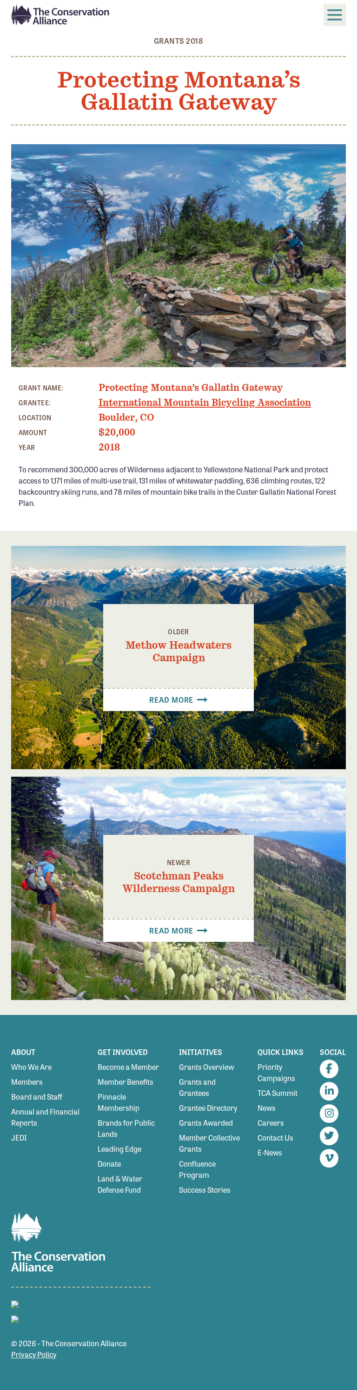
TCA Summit (278, 1093)
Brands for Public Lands (126, 1128)
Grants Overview (206, 1066)
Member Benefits (125, 1081)
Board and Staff (36, 1096)
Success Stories (205, 1189)
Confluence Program (197, 1169)
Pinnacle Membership (118, 1102)
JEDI (19, 1137)
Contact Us (275, 1137)
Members (27, 1081)
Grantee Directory (208, 1107)
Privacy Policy (33, 1354)
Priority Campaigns (276, 1072)
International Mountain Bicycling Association (205, 402)
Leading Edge (119, 1148)
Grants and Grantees (197, 1087)
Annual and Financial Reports (45, 1117)
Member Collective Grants (209, 1143)
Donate (109, 1163)
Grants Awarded (206, 1122)
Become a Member (128, 1066)
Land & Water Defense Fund (120, 1184)
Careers (271, 1122)
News (267, 1107)
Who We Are (31, 1066)
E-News (270, 1152)
